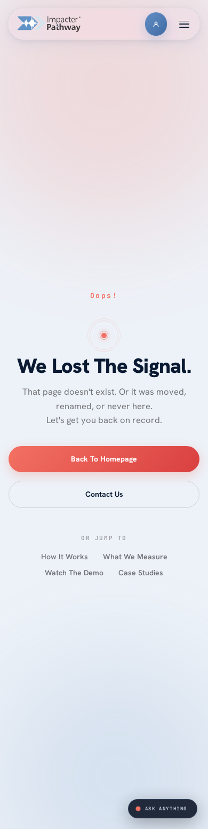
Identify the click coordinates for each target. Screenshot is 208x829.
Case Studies (140, 572)
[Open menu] (184, 24)
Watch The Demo (74, 572)
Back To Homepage (104, 459)
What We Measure (135, 556)
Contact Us (104, 494)
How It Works (64, 556)
